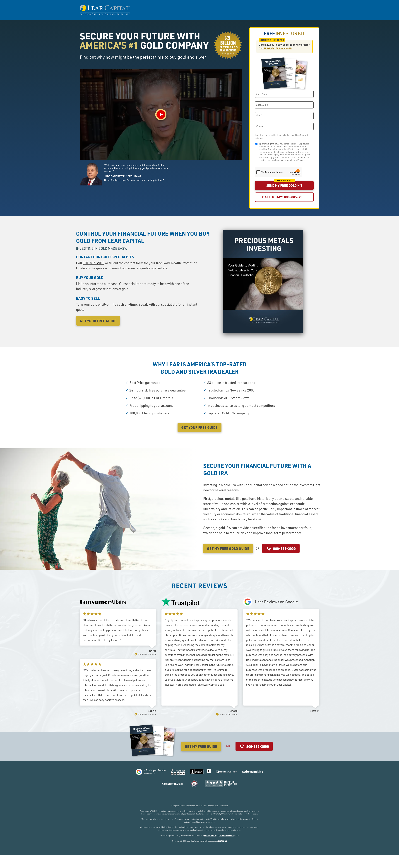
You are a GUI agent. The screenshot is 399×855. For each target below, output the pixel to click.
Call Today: (284, 197)
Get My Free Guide (201, 746)
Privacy (300, 160)
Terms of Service (226, 835)
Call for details (275, 48)
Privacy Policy (210, 835)
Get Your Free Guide (98, 321)
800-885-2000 (93, 263)
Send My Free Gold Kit (284, 185)
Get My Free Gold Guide (228, 548)
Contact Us (222, 841)
